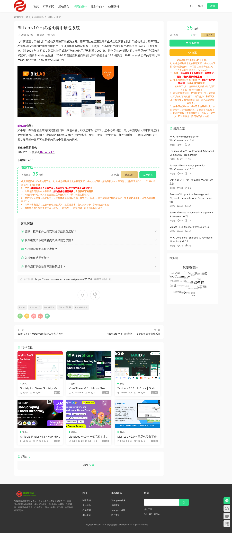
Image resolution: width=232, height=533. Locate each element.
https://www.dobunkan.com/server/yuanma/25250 (63, 279)
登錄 (91, 465)
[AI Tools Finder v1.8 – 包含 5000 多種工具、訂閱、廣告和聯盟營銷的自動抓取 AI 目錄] (40, 414)
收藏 (194, 52)
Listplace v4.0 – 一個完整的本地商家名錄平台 (89, 436)
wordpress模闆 (118, 510)
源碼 (42, 34)
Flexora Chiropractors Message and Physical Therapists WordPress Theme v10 (190, 198)
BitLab (22, 307)
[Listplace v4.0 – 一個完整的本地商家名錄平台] (89, 414)
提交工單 (148, 509)
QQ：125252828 (151, 514)
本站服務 (87, 505)
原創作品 (96, 6)
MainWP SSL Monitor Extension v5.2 (189, 226)
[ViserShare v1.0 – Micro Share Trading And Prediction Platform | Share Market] (89, 365)
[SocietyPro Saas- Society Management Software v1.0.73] (40, 365)
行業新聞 (48, 6)
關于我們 (87, 500)
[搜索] (191, 6)
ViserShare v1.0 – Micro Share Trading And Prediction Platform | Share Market (88, 388)
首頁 (36, 6)
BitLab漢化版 (65, 307)
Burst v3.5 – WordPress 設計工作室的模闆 (40, 333)
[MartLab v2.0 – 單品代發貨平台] (137, 414)
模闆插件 (79, 6)
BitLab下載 (49, 307)
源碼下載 (115, 505)
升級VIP (129, 174)
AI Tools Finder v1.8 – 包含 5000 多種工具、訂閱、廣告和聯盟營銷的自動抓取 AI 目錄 (39, 436)
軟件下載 (115, 515)
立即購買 (148, 174)
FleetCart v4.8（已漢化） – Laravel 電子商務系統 (133, 333)
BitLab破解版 (81, 307)
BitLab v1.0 (35, 307)
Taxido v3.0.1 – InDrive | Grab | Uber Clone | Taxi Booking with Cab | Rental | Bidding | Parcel (137, 388)
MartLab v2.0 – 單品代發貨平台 (137, 436)
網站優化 (63, 6)
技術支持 (113, 6)
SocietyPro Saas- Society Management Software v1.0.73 (39, 388)
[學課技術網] (20, 6)
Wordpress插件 (118, 500)
